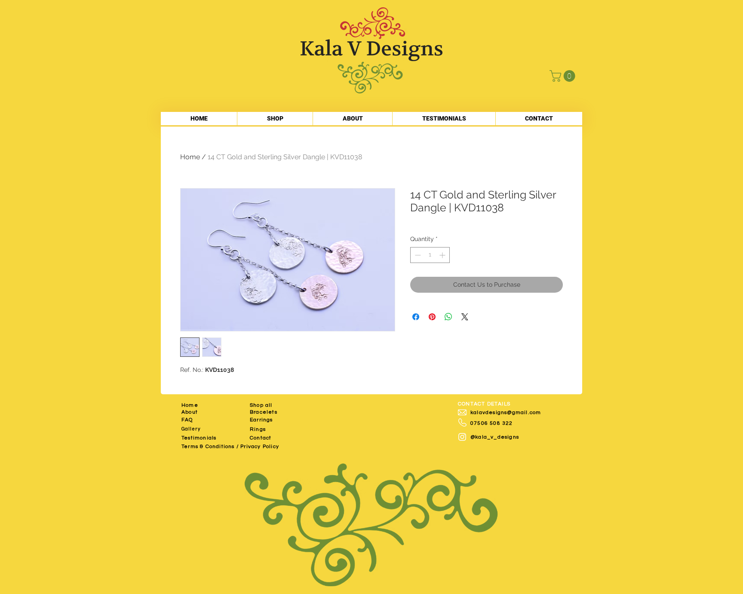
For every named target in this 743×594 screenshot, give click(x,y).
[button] (564, 76)
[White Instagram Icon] (462, 437)
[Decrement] (416, 255)
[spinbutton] (430, 255)
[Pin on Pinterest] (432, 317)
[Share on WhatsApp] (448, 317)
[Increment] (443, 255)
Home (190, 157)
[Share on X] (465, 317)
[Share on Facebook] (416, 317)
